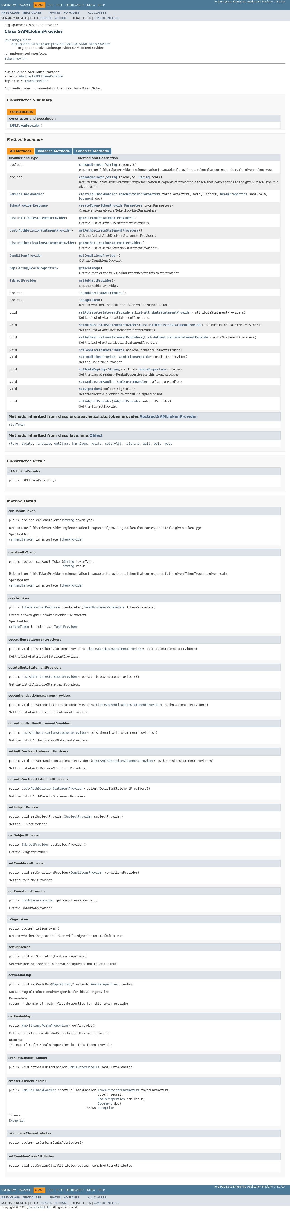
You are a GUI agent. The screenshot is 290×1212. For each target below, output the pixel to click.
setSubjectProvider (95, 401)
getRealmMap (89, 268)
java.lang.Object (18, 40)
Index (90, 5)
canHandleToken (91, 165)
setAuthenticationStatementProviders (110, 337)
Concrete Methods (92, 151)
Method (60, 18)
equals (27, 443)
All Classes (97, 12)
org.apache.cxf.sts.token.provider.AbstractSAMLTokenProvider (60, 44)
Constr (46, 18)
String (111, 165)
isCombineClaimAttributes (100, 293)
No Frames (71, 12)
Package (25, 5)
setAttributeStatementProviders (106, 312)
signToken (17, 424)
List (13, 218)
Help (101, 5)
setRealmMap (89, 369)
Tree (59, 5)
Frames (55, 12)
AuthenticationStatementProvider (47, 243)
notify (95, 443)
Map (12, 268)
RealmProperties (233, 194)
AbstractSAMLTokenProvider (41, 76)
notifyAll (113, 443)
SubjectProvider (23, 280)
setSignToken (90, 389)
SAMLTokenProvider (25, 125)
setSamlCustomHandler (97, 382)
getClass (61, 443)
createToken (89, 205)
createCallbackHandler (98, 194)
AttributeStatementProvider (42, 218)
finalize (43, 443)
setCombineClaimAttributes (101, 350)
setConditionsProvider (98, 357)
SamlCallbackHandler (27, 194)
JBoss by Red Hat (39, 1207)
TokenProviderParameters (139, 194)
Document (86, 198)
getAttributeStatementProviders (106, 218)
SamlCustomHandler (132, 382)
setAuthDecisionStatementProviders (109, 325)
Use (50, 5)
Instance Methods (54, 151)
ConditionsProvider (26, 255)
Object (96, 435)
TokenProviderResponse (29, 205)
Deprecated (75, 5)
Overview (8, 5)
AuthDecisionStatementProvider (45, 230)
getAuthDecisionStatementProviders (109, 230)
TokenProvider (16, 58)
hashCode (79, 443)
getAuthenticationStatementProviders (110, 243)
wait (146, 443)
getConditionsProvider (98, 255)
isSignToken (89, 300)
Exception (106, 1108)
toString (132, 443)
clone (13, 443)
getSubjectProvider (95, 280)
